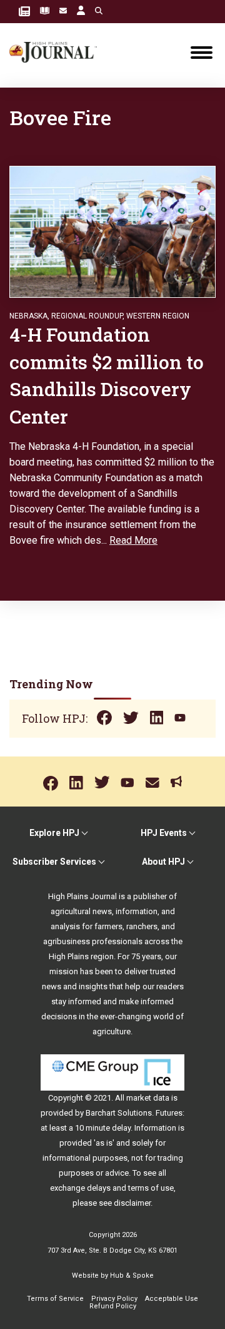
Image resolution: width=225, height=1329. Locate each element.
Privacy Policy (114, 1299)
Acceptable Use (171, 1299)
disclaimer (132, 1203)
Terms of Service (55, 1299)
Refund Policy (112, 1306)
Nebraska (28, 316)
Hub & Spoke (132, 1275)
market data (147, 1097)
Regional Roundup (86, 316)
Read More (133, 540)
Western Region (157, 316)
